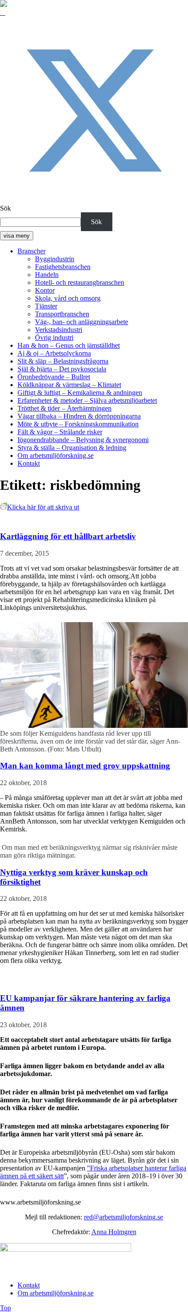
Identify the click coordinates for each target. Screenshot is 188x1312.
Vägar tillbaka (79, 416)
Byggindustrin (54, 259)
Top (5, 1308)
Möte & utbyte (78, 424)
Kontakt (28, 463)
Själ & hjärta (61, 369)
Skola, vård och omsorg (68, 298)
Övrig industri (54, 337)
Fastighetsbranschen (63, 266)
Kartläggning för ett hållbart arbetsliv (68, 536)
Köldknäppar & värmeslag (69, 384)
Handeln (47, 274)
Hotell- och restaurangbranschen (79, 282)
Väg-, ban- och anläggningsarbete (81, 321)
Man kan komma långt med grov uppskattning (85, 765)
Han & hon (68, 345)
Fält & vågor (59, 432)
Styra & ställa (71, 447)
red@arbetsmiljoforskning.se (123, 1217)
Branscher (31, 251)
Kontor (45, 290)
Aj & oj (54, 353)
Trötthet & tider (64, 408)
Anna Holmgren (113, 1232)
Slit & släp (62, 361)
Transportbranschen (62, 314)
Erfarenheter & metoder (87, 400)
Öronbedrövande (53, 377)
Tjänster (46, 306)
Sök (5, 208)
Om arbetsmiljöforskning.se (55, 455)
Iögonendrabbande (83, 439)
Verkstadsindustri (58, 329)
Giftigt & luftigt (79, 392)
